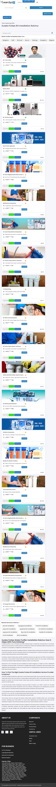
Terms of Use (32, 724)
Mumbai (16, 762)
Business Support (6, 757)
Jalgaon (21, 775)
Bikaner (24, 775)
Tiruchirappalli (9, 775)
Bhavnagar (13, 777)
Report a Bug (32, 743)
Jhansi (3, 773)
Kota (6, 770)
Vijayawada (23, 768)
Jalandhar (15, 771)
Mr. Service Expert (8, 117)
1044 (42, 100)
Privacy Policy (32, 726)
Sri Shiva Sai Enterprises (10, 318)
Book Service (17, 71)
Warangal (7, 774)
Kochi (10, 777)
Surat (7, 766)
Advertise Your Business (8, 755)
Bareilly (14, 775)
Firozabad (17, 774)
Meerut (23, 766)
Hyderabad (4, 764)
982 (43, 214)
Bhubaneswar (20, 771)
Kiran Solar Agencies (9, 146)
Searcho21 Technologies (35, 785)
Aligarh (11, 771)
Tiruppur (17, 775)
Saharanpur (10, 773)
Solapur (25, 770)
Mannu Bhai (6, 88)
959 (42, 615)
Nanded (3, 778)
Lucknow (20, 764)
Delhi (9, 762)
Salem (3, 774)
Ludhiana (19, 765)
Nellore (19, 772)
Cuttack (12, 772)
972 (43, 587)
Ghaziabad (24, 774)
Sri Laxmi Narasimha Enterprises (12, 232)
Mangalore (13, 779)
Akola (11, 778)
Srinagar (10, 767)
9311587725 (7, 17)
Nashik (20, 766)
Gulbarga (14, 778)
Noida (25, 771)
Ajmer (23, 772)
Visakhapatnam (11, 765)
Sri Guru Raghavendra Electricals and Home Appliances (13, 174)
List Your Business (6, 750)
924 (43, 157)
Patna (16, 765)
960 (43, 472)
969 (43, 415)
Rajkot (3, 767)
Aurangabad (15, 767)
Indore (23, 764)
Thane (3, 765)
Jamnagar (18, 778)
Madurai (18, 770)
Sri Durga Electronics (9, 604)
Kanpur (10, 766)
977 (43, 300)
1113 (43, 129)
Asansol (16, 772)
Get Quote (11, 71)
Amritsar (3, 771)
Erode (16, 779)
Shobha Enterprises (8, 432)
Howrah (3, 768)
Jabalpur (13, 768)
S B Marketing (7, 289)
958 (42, 186)
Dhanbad (20, 767)
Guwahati (14, 770)
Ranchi (6, 768)
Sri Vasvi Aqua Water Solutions (12, 346)
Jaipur (17, 764)
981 (43, 243)
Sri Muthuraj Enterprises (10, 403)
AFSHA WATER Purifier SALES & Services (13, 375)
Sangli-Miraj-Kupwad (6, 779)
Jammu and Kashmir (6, 780)
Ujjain (20, 774)
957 (42, 386)
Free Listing (48, 13)
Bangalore (20, 762)
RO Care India (7, 60)
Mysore (21, 770)
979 (43, 444)
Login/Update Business (7, 752)
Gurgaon (12, 762)
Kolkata (13, 764)
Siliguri (17, 773)
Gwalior (9, 768)
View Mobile (24, 66)
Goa (14, 773)
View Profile (5, 71)
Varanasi (6, 767)
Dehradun (9, 772)
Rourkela (22, 777)
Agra (23, 765)
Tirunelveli (4, 775)
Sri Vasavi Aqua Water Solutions (12, 260)
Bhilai (7, 777)
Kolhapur (7, 778)
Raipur (3, 770)
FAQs (30, 741)
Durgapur (18, 777)
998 (43, 358)
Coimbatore (18, 768)
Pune (3, 762)
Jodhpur (17, 766)
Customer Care (33, 736)
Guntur (6, 773)
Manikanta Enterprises (9, 203)
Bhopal (6, 765)
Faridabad (4, 766)
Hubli (20, 773)
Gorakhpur (4, 772)
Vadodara (8, 771)
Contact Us (32, 729)
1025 (42, 501)
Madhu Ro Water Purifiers (10, 461)
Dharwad (23, 773)
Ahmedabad (9, 764)
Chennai (6, 762)
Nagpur (13, 766)
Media (30, 738)
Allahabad (24, 767)
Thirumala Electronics (9, 489)
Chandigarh (9, 770)
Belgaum (20, 779)
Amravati (4, 777)
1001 (42, 71)
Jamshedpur (11, 774)
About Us (31, 721)
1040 (42, 329)
